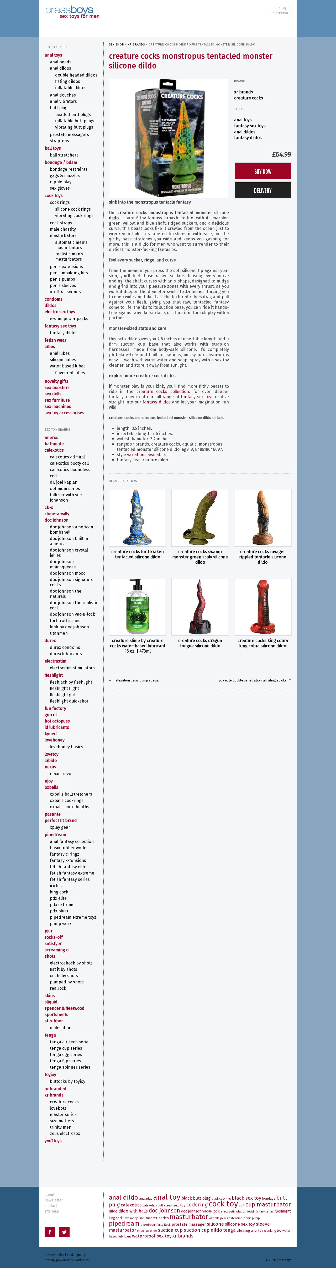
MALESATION (60, 1027)
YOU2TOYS (53, 1140)
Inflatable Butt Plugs (74, 120)
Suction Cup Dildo (203, 1230)
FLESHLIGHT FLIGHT (64, 688)
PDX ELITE (58, 898)
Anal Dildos (244, 131)
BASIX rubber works (68, 847)
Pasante (53, 814)
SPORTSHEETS (56, 1014)
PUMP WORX (60, 923)
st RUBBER (54, 1020)
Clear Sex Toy (174, 1205)
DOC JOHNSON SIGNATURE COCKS (71, 582)
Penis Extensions (66, 266)
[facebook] (50, 1233)
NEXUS (50, 766)
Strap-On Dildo (147, 1230)
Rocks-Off (54, 937)
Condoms (53, 299)
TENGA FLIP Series (65, 1060)
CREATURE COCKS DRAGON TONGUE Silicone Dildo (200, 643)
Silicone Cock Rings (73, 209)
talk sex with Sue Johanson (66, 497)
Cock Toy (223, 1204)
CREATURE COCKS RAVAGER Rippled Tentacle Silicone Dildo (262, 557)
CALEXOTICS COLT (153, 1205)
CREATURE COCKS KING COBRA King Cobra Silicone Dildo (263, 643)
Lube (142, 1218)
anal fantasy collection (72, 841)
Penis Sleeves (63, 285)
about (49, 1195)
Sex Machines (58, 406)
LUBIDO (51, 760)
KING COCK (59, 892)
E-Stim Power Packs (69, 318)
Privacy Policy (54, 1255)
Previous (104, 137)
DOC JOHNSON (57, 520)
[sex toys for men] (72, 8)
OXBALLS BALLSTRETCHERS (71, 794)
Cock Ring (197, 1204)
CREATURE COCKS (248, 97)
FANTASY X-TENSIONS (68, 860)
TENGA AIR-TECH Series (70, 1041)
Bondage (268, 1198)
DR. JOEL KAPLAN (63, 482)
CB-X (49, 507)
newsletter (54, 1200)
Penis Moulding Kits (69, 272)
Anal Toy (166, 1197)
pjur (48, 930)
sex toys (281, 8)
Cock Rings (60, 202)
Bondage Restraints (68, 169)
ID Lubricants (57, 727)
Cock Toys (54, 195)
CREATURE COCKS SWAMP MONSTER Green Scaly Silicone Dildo (200, 557)
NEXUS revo (60, 773)
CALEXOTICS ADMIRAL (67, 456)
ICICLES (56, 885)
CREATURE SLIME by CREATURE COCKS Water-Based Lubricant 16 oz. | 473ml (137, 646)
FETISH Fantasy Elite (68, 866)
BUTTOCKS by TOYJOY (67, 1081)
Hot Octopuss (57, 721)
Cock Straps (61, 222)
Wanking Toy (272, 1230)
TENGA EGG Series (66, 1054)
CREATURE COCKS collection (162, 391)
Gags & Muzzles (65, 175)
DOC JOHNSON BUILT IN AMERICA (69, 541)
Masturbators (63, 235)
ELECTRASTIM (55, 661)
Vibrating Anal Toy (250, 1230)
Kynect (51, 733)
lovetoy (52, 754)
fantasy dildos (156, 402)
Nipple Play (60, 181)
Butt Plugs (60, 107)
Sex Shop (116, 44)
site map (52, 1211)
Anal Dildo (123, 1197)
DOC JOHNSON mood (68, 573)
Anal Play (145, 1198)
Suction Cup (170, 1230)
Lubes (50, 346)
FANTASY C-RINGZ (64, 854)
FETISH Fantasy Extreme (72, 873)
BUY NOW (262, 171)
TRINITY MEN (60, 1127)
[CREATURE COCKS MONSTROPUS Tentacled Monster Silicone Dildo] (169, 137)
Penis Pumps (62, 279)
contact (51, 1206)
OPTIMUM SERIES (65, 488)
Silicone (215, 1224)
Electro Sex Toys (60, 311)
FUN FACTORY (55, 708)
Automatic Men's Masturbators (71, 245)
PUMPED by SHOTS (67, 981)
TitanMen (59, 633)
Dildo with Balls (133, 1211)
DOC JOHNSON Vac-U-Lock (72, 614)
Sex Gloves (60, 188)
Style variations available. (141, 454)
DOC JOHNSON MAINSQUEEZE (63, 564)
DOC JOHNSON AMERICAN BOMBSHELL (71, 529)
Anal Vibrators (63, 101)
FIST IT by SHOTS (63, 969)
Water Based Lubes (68, 365)
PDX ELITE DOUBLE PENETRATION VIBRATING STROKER (253, 680)
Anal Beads (60, 61)
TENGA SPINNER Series (70, 1067)
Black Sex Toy (246, 1198)
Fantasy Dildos (248, 137)
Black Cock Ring (221, 1198)
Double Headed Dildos (76, 75)
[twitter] (64, 1233)
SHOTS (50, 956)
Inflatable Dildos (70, 87)
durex (50, 640)
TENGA (50, 1035)
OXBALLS (51, 787)
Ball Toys (53, 148)
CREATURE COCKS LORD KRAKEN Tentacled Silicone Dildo (137, 554)
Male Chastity (63, 229)
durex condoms (65, 647)
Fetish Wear (55, 340)
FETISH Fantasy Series (70, 879)
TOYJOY (50, 1074)
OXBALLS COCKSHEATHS (69, 806)
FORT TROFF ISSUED (65, 620)
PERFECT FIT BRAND (61, 820)
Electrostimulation (233, 1211)
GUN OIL (51, 714)
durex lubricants (66, 653)
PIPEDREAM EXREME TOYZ (73, 917)
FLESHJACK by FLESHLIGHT (71, 682)
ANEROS (51, 437)
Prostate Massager (189, 1224)
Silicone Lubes (63, 359)
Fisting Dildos (67, 81)
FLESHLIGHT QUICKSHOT (69, 701)
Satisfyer (53, 943)
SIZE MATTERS (62, 1120)
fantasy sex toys (197, 396)
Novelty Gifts (57, 381)
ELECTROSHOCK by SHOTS (71, 963)
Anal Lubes (60, 353)
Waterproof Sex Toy (151, 1236)
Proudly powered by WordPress (67, 1260)
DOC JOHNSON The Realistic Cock (74, 605)
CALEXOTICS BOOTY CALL (69, 463)
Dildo (113, 1211)
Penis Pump (252, 1218)
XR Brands (136, 44)
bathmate (54, 443)
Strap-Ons (59, 140)
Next (234, 137)
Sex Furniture (57, 400)
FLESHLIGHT (54, 675)
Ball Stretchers (64, 155)
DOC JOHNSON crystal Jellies (69, 553)
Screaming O (57, 949)
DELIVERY (263, 190)
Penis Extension (231, 1218)
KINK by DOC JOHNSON (69, 626)
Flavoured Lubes (70, 372)
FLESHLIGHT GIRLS (63, 694)
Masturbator (189, 1217)
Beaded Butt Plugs (73, 114)
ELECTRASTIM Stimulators (72, 667)
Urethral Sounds (65, 291)
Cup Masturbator (268, 1204)
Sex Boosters (57, 387)
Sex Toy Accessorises (64, 412)
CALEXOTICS (54, 450)
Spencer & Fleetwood (65, 1008)
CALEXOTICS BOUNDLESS (70, 469)
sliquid (51, 1001)
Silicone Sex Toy (240, 1224)
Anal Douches (63, 95)
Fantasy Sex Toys (250, 125)
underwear (279, 13)
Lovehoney (55, 739)
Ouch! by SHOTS (64, 975)
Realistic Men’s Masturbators (69, 256)
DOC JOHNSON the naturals (65, 594)
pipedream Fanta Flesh (156, 1224)
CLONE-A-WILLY (57, 513)
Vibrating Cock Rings (74, 215)
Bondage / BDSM (61, 162)
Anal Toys (243, 119)
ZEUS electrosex (65, 1133)
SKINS (50, 995)
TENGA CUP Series (66, 1048)
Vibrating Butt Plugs (74, 127)
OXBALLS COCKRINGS (66, 800)
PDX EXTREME (62, 904)
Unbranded (55, 1088)
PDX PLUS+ (59, 910)
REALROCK (58, 988)
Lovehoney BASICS (66, 746)
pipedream (55, 834)
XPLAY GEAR (60, 827)
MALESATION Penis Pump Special (136, 680)
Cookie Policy (76, 1255)
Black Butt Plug (196, 1198)
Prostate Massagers (69, 134)
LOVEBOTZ (58, 1108)
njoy (49, 781)
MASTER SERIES (63, 1114)
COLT (53, 475)
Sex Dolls (53, 393)
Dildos (50, 305)
